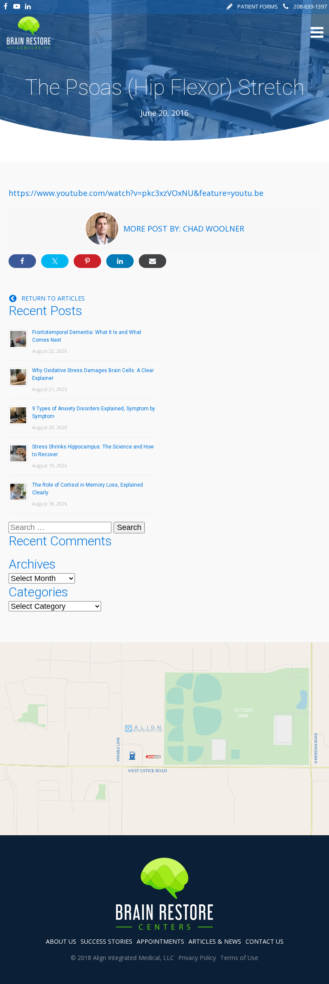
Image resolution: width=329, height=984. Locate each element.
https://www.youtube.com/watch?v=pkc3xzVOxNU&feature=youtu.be (136, 193)
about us (61, 941)
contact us (264, 941)
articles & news (214, 941)
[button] (252, 6)
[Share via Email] (152, 261)
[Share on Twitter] (55, 261)
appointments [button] (160, 941)
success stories (106, 941)
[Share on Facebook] (22, 261)
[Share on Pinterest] (87, 261)
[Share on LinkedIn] (120, 261)
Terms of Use (239, 958)
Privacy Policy (197, 958)
